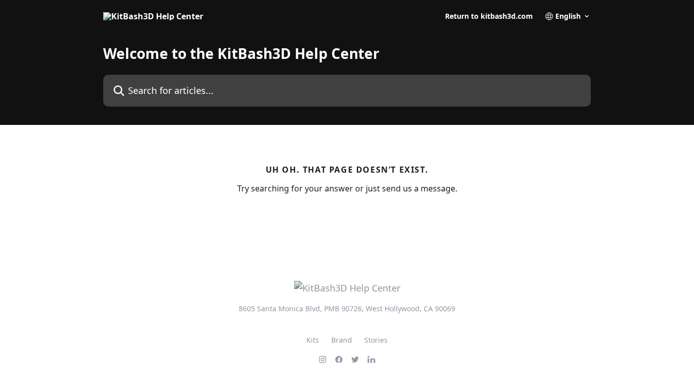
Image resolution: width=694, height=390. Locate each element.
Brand (341, 340)
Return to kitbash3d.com (489, 16)
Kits (312, 340)
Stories (376, 340)
